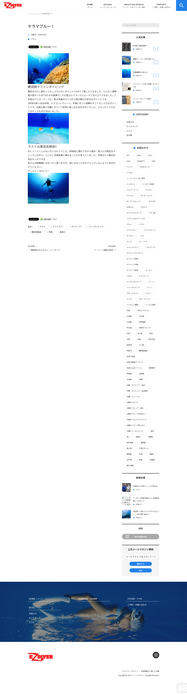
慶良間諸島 (36, 232)
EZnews (108, 5)
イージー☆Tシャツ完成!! (142, 99)
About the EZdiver (134, 5)
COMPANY (87, 598)
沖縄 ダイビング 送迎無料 (136, 391)
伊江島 (128, 328)
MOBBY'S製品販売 (139, 45)
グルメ (128, 224)
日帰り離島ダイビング (134, 362)
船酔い (151, 454)
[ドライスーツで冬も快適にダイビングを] (126, 86)
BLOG (35, 607)
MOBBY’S (140, 161)
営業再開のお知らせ (140, 72)
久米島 (140, 316)
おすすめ (151, 201)
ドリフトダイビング (133, 282)
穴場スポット (143, 448)
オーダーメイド (145, 196)
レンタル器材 (150, 305)
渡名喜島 (129, 442)
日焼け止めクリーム (133, 368)
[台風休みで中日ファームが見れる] (126, 487)
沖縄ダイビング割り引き (135, 425)
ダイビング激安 (131, 270)
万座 (127, 310)
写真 (127, 333)
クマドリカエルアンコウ (135, 218)
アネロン (129, 173)
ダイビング (76, 226)
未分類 (129, 135)
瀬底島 (142, 442)
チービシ (148, 270)
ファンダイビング (95, 226)
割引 (150, 333)
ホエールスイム (131, 293)
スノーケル (142, 241)
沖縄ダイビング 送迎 (134, 408)
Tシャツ (129, 167)
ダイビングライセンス (134, 253)
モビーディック (143, 299)
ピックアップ (132, 126)
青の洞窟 (129, 465)
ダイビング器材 (131, 259)
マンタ (128, 299)
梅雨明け (151, 368)
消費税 (149, 437)
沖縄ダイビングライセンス (135, 420)
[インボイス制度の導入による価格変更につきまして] (126, 500)
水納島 (140, 374)
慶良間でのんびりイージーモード (45, 250)
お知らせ (139, 49)
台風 (138, 339)
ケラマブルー (58, 226)
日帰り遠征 (130, 356)
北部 (127, 339)
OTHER (134, 598)
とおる (128, 276)
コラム (33, 39)
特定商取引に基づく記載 (150, 671)
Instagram (140, 536)
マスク (147, 293)
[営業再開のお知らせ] (126, 73)
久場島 (128, 316)
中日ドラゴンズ (142, 310)
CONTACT (161, 5)
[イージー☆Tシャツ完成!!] (126, 100)
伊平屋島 (141, 322)
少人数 (140, 345)
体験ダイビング (144, 328)
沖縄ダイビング (131, 402)
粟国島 (128, 454)
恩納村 (128, 351)
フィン (149, 287)
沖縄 (50, 232)
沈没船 (128, 379)
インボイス (130, 184)
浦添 (151, 431)
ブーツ (150, 282)
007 (127, 155)
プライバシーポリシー (130, 671)
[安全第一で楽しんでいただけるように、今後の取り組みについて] (126, 514)
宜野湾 (128, 345)
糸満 (139, 454)
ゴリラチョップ (149, 230)
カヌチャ (143, 207)
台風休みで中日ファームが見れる (145, 486)
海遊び (62, 232)
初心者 (139, 333)
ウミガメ (129, 196)
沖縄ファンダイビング (134, 431)
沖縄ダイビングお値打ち (135, 414)
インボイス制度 (147, 184)
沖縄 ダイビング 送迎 (135, 385)
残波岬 (128, 374)
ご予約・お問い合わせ (137, 604)
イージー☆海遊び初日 (103, 250)
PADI (152, 161)
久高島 (128, 322)
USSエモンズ (144, 167)
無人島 (128, 448)
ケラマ (42, 226)
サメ (141, 236)
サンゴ (128, 241)
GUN (127, 161)
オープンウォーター (133, 201)
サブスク (129, 236)
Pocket (54, 47)
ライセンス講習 (131, 305)
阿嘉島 (151, 460)
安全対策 (150, 339)
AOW (138, 155)
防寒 (139, 460)
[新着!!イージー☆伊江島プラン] (126, 60)
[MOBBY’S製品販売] (126, 47)
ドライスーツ (143, 276)
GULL (149, 155)
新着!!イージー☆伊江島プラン (144, 59)
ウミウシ (148, 190)
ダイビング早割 (131, 264)
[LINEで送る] (46, 47)
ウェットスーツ (131, 190)
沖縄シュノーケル (132, 397)
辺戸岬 (128, 460)
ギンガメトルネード (133, 213)
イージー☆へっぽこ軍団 (135, 178)
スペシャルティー (132, 247)
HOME (90, 5)
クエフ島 (151, 213)
